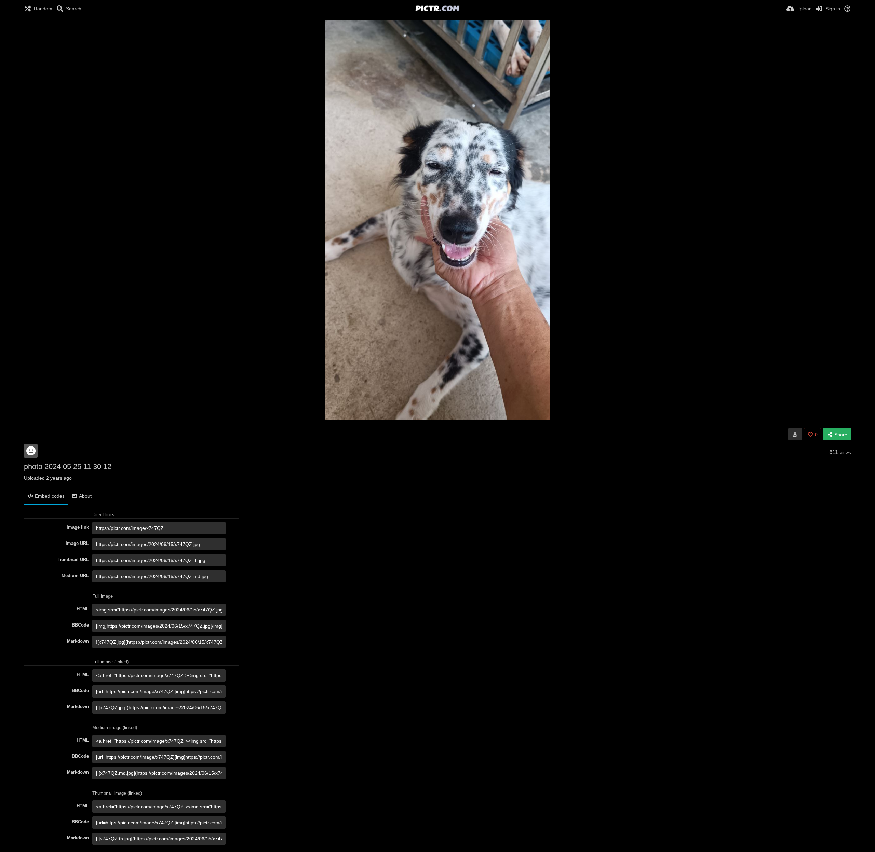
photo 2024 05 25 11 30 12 (67, 466)
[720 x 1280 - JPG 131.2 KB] (795, 434)
